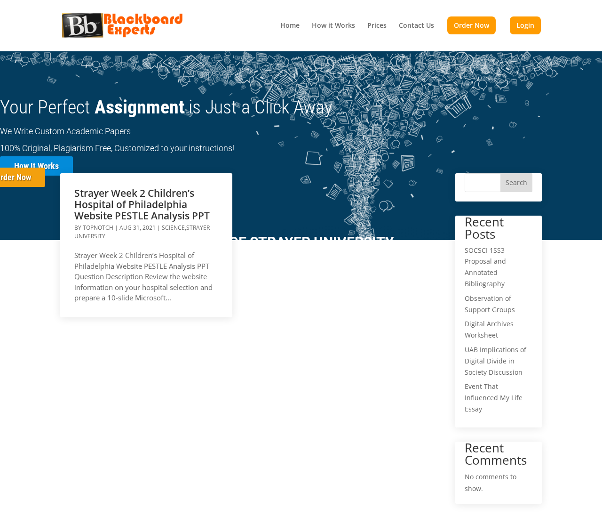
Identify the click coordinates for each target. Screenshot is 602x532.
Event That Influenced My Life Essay (494, 397)
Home (290, 26)
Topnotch (98, 228)
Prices (377, 26)
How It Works (36, 166)
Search (516, 182)
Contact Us (416, 26)
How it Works (333, 26)
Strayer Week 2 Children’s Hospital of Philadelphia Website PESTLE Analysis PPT (142, 204)
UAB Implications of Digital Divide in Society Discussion (495, 361)
